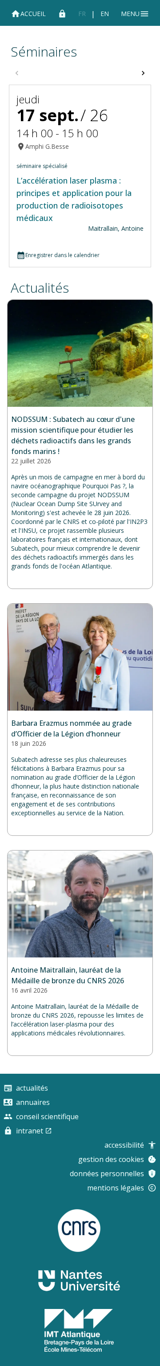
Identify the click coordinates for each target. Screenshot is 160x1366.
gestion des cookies (111, 1159)
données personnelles (107, 1173)
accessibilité (124, 1145)
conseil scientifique (47, 1116)
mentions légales (115, 1188)
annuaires (33, 1102)
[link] (82, 14)
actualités (40, 287)
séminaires (44, 51)
